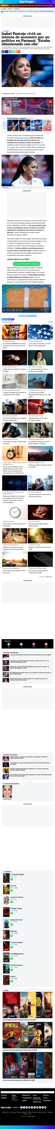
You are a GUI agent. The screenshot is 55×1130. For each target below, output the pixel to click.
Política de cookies (32, 1112)
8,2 (11, 924)
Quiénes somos (5, 1112)
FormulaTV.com (23, 1116)
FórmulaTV (4, 9)
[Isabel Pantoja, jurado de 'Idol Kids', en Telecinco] (49, 131)
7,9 (11, 958)
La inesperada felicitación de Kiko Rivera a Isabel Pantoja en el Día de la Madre (30, 655)
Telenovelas (37, 1102)
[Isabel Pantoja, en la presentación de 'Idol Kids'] (25, 131)
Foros (45, 1098)
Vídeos (24, 1100)
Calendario (14, 1097)
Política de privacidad (21, 1112)
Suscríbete (47, 1100)
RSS (30, 1113)
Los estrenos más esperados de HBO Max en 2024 (19, 1080)
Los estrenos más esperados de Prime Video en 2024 (20, 1050)
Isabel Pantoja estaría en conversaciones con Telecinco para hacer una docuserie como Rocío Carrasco (28, 679)
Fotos (35, 1095)
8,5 (11, 947)
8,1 (11, 936)
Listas (13, 1098)
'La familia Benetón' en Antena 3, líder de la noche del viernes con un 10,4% (27, 5)
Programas (17, 9)
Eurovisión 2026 (37, 1099)
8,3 (11, 879)
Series (14, 1095)
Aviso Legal (13, 1112)
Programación (27, 1098)
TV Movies (14, 1100)
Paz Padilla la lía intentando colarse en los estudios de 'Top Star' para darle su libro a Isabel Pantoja (30, 673)
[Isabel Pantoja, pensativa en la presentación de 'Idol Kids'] (13, 131)
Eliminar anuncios (28, 16)
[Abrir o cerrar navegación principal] (1, 2)
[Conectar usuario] (53, 2)
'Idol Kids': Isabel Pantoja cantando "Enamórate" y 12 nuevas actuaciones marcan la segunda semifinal (29, 769)
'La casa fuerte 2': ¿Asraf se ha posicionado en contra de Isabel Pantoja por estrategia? (30, 763)
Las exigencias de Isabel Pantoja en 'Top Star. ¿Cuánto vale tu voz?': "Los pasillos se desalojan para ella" (29, 661)
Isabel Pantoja (24, 138)
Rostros (46, 1095)
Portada (4, 1095)
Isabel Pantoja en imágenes (17, 118)
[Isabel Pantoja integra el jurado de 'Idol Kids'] (37, 131)
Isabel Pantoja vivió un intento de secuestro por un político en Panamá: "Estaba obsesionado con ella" (27, 11)
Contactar (25, 1113)
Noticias (10, 9)
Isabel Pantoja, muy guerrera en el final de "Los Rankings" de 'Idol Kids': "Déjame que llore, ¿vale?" (29, 757)
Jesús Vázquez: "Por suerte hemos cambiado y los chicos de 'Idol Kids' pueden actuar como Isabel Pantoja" (31, 775)
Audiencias (26, 1095)
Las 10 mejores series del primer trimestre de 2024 (19, 1020)
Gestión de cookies (42, 1112)
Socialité (17, 101)
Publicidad (50, 1112)
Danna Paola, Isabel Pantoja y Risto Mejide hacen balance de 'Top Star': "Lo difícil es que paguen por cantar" (29, 667)
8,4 (11, 890)
